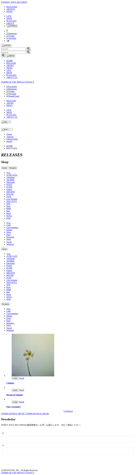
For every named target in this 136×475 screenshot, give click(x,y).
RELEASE (11, 63)
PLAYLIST (11, 21)
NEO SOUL (11, 201)
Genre (4, 168)
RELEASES (11, 7)
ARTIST (10, 65)
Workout (10, 244)
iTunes (9, 134)
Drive (8, 232)
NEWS (9, 11)
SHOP (9, 18)
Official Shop (12, 139)
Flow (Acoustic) (13, 407)
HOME (9, 61)
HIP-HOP (10, 192)
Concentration (12, 227)
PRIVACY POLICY (25, 82)
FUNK (9, 187)
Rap (8, 211)
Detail (21, 378)
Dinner (9, 230)
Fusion (9, 189)
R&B (8, 208)
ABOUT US (11, 77)
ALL (8, 172)
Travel (9, 242)
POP (8, 204)
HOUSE (10, 194)
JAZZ (8, 196)
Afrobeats (10, 177)
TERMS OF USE (8, 82)
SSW (8, 218)
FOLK (9, 184)
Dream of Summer (14, 395)
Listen (15, 378)
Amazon (10, 137)
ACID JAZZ (11, 175)
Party (8, 235)
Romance (10, 237)
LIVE (8, 16)
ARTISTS (10, 9)
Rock (8, 213)
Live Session (11, 199)
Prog (8, 206)
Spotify (9, 141)
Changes (10, 383)
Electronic (10, 182)
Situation (12, 168)
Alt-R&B (10, 180)
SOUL (9, 216)
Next (71, 411)
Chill (8, 225)
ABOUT (10, 23)
